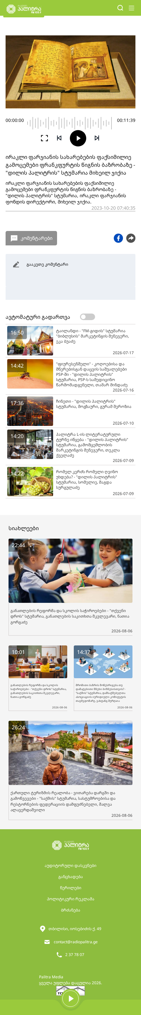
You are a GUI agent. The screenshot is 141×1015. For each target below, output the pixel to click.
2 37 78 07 (74, 954)
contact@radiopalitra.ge (76, 942)
